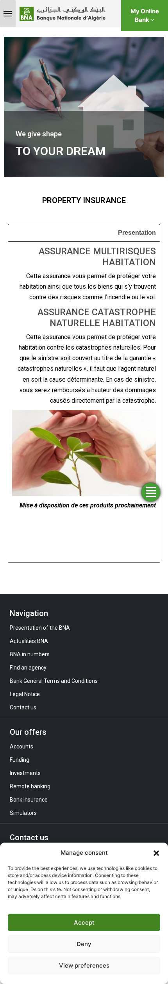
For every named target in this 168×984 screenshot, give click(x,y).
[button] (156, 853)
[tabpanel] (84, 401)
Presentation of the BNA (40, 628)
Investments (25, 773)
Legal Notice (25, 694)
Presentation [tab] (137, 232)
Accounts (21, 746)
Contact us (23, 707)
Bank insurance (29, 799)
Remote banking (30, 786)
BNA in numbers (30, 654)
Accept (84, 922)
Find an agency (28, 667)
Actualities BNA (29, 641)
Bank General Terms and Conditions (54, 681)
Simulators (23, 813)
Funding (19, 760)
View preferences (84, 965)
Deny (84, 944)
